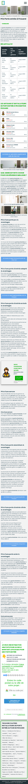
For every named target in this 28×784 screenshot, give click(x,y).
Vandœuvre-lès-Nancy (13, 731)
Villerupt (11, 742)
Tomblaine (12, 749)
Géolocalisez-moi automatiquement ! (14, 701)
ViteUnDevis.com (22, 714)
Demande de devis (19, 378)
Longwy (15, 735)
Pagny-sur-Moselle (7, 772)
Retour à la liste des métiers (14, 709)
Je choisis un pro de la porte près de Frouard (14, 497)
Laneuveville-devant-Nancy (9, 758)
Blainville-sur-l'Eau (19, 772)
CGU (4, 714)
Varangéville (5, 774)
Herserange (10, 765)
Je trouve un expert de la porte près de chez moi (14, 259)
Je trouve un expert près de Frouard (14, 296)
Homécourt (10, 756)
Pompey (23, 761)
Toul (9, 733)
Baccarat (12, 763)
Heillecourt (5, 761)
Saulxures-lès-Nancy (16, 774)
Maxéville (4, 742)
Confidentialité (8, 714)
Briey (11, 761)
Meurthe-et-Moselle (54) (13, 16)
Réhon (4, 776)
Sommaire (5, 24)
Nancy (4, 731)
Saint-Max (19, 740)
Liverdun (21, 758)
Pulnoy (4, 765)
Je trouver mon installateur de (14, 631)
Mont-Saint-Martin (18, 747)
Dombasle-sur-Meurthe (8, 740)
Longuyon (16, 761)
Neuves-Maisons (20, 751)
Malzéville (4, 749)
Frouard (19, 754)
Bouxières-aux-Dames (8, 770)
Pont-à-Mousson (7, 735)
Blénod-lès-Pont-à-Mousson (10, 767)
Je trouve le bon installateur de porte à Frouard (14, 544)
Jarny (16, 745)
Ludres (4, 756)
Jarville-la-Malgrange (8, 745)
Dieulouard (19, 763)
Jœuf (14, 754)
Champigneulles (6, 754)
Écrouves (22, 767)
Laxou (14, 733)
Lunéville (4, 733)
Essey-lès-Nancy (6, 747)
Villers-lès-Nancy (6, 738)
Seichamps (5, 763)
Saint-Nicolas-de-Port (8, 751)
